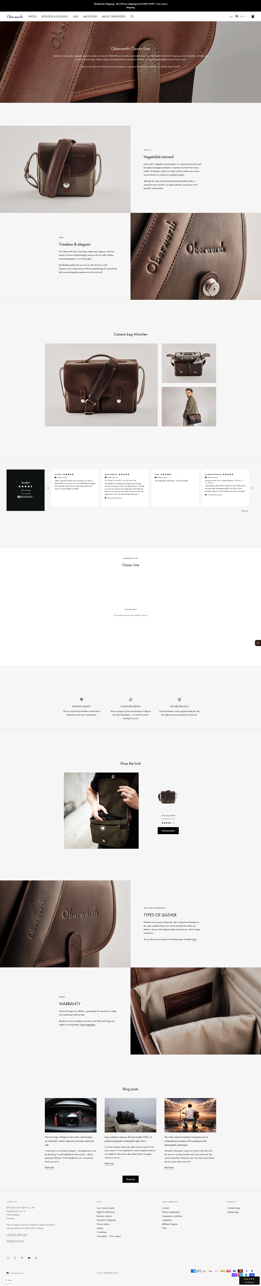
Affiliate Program (170, 1224)
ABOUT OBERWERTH (113, 16)
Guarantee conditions (172, 1216)
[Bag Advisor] (258, 643)
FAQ (164, 1228)
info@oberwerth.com (15, 1240)
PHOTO (32, 16)
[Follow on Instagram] (15, 1258)
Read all (130, 1179)
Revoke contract (104, 1216)
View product (168, 830)
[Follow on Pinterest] (22, 1258)
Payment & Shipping (106, 1220)
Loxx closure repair (105, 1207)
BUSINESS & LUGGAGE (55, 16)
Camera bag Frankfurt (168, 815)
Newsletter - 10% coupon (109, 1236)
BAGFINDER (90, 16)
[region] (150, 488)
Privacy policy (103, 1224)
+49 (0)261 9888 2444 (17, 1234)
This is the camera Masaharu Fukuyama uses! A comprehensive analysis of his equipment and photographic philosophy (186, 1140)
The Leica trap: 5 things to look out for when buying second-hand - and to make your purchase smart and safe (69, 1140)
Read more (49, 1167)
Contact (165, 1207)
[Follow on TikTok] (36, 1258)
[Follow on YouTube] (29, 1258)
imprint (100, 1228)
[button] (48, 488)
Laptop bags (233, 1211)
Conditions (102, 1232)
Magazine (167, 1220)
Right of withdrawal (106, 1211)
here (194, 939)
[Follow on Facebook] (8, 1258)
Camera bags (233, 1207)
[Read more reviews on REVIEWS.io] (25, 497)
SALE (75, 16)
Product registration (87, 1024)
